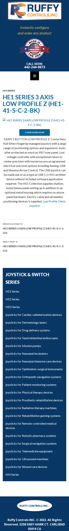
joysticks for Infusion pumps (23, 345)
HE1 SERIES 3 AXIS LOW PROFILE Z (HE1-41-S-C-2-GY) (33, 246)
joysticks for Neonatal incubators (27, 353)
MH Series (12, 474)
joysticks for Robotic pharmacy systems (31, 435)
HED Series (13, 307)
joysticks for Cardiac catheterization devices (34, 314)
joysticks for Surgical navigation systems (31, 443)
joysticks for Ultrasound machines (27, 459)
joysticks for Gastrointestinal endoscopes (32, 338)
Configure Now (34, 132)
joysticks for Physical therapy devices (29, 392)
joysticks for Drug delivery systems (28, 330)
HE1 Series (9, 90)
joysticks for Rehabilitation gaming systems (33, 415)
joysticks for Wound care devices (26, 466)
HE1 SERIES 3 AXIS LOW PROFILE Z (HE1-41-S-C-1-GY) (33, 228)
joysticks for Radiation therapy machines (31, 408)
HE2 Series (12, 299)
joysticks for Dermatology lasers (26, 322)
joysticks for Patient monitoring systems (31, 384)
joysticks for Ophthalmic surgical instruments (34, 369)
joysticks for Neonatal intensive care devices (34, 361)
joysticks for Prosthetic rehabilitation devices (34, 400)
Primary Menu (34, 75)
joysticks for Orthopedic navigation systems (33, 377)
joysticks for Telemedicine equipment (29, 451)
